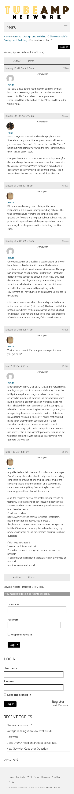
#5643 (65, 451)
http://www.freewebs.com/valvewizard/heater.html (33, 516)
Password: (13, 619)
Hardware (13, 736)
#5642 (65, 366)
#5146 (65, 68)
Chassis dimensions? (19, 725)
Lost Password (61, 705)
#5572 (65, 116)
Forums (17, 36)
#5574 (65, 241)
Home (7, 36)
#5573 (65, 185)
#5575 (65, 329)
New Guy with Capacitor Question (27, 748)
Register (58, 701)
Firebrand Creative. (52, 787)
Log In (13, 644)
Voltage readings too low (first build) (29, 731)
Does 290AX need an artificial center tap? (32, 742)
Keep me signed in (21, 634)
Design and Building (34, 36)
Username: (14, 604)
